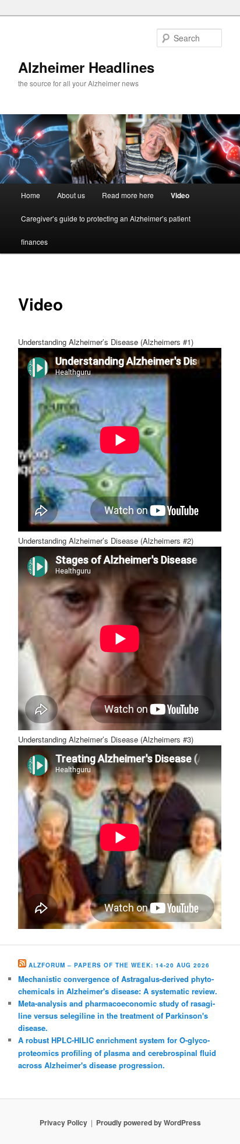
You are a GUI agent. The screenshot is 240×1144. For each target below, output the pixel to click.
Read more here (128, 195)
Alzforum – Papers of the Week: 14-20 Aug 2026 (119, 965)
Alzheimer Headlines (86, 67)
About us (71, 195)
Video (180, 195)
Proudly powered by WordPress (148, 1122)
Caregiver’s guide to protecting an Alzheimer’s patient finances (105, 230)
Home (30, 195)
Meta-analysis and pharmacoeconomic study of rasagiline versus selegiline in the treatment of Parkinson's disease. (116, 1015)
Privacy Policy (63, 1122)
